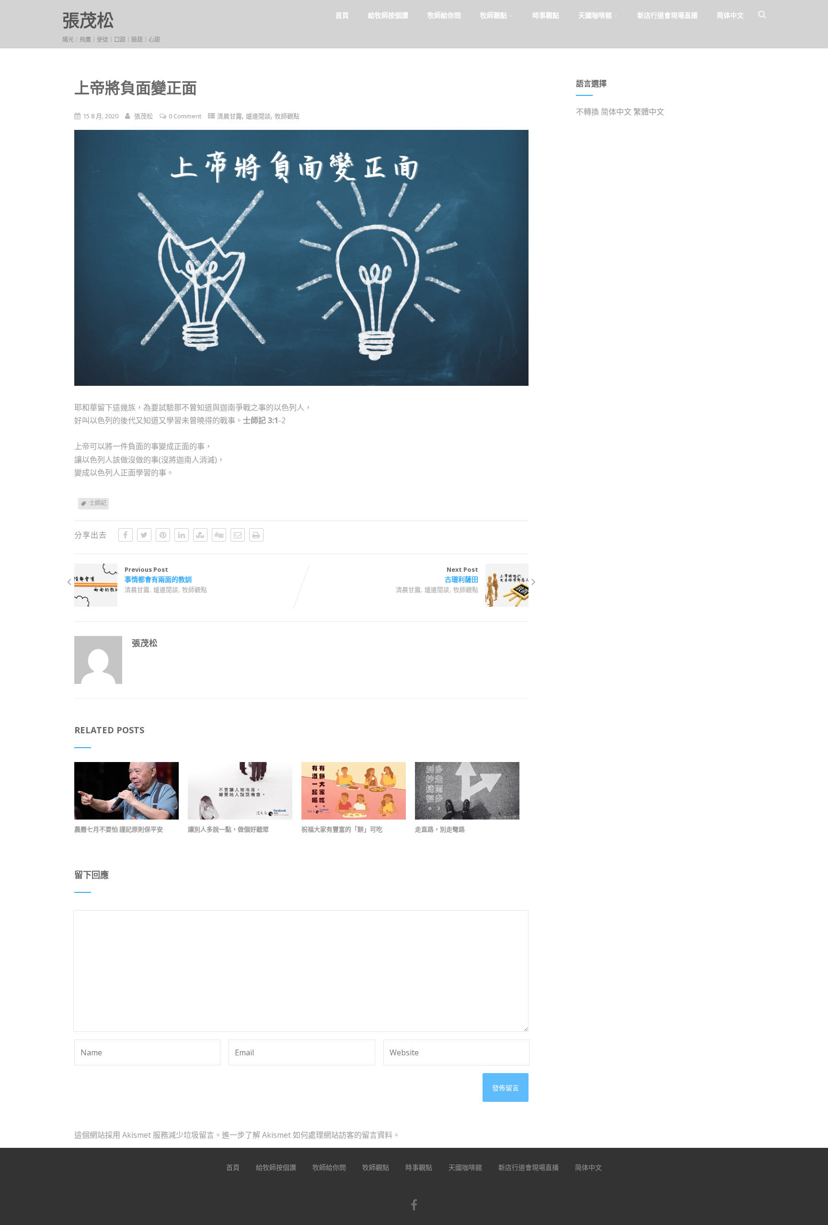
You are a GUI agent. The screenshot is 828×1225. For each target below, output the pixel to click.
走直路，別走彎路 (440, 829)
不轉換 (587, 111)
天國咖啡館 (595, 15)
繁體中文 (648, 111)
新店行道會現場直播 (667, 15)
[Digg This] (219, 535)
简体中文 (730, 15)
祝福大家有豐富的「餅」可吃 (341, 829)
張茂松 (88, 20)
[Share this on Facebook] (125, 535)
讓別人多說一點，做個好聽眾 (228, 829)
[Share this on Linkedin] (181, 535)
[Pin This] (163, 535)
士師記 (97, 503)
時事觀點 (545, 15)
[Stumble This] (200, 535)
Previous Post (158, 574)
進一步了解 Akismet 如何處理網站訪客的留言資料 (307, 1135)
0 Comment (185, 116)
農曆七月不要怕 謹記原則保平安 (118, 829)
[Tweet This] (144, 535)
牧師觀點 (493, 15)
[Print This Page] (256, 535)
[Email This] (237, 535)
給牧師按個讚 (388, 15)
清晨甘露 (229, 116)
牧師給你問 (444, 15)
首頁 (342, 15)
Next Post (461, 574)
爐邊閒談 (258, 116)
